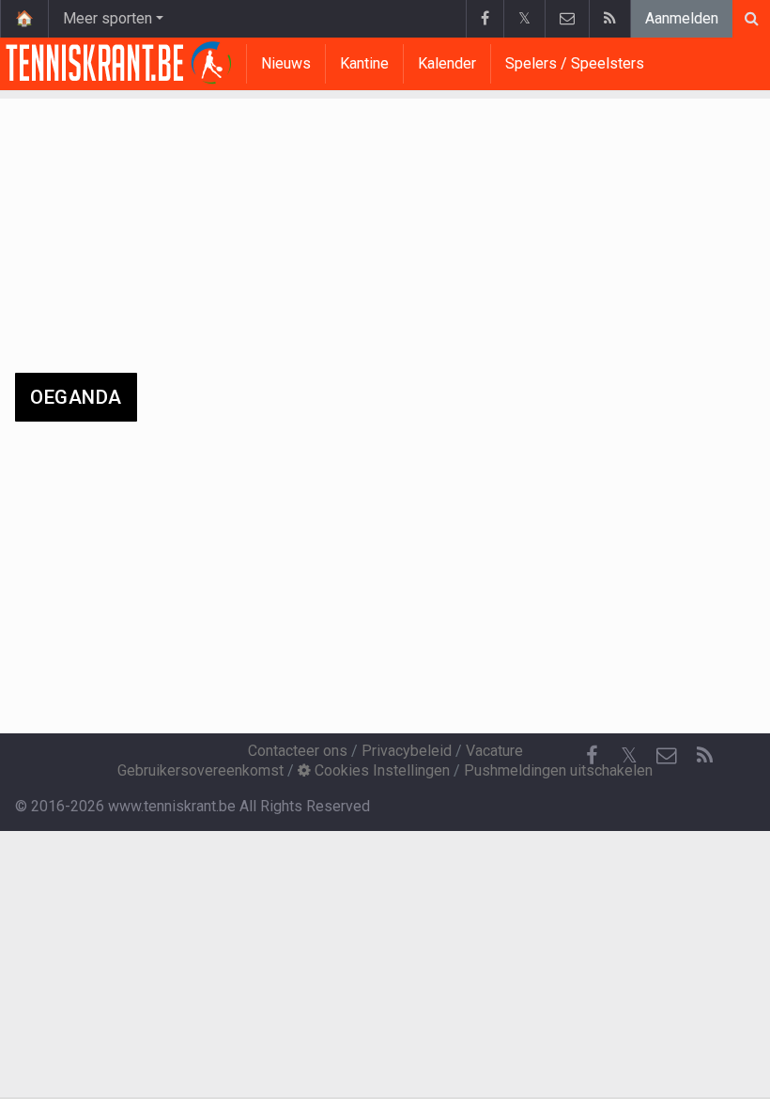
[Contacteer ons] (567, 19)
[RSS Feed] (609, 19)
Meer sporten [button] (107, 18)
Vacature (494, 751)
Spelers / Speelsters (574, 63)
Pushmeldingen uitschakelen (558, 770)
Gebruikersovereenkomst (200, 770)
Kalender (447, 63)
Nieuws (286, 63)
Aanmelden (681, 18)
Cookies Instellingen (380, 770)
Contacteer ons (297, 751)
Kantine (364, 63)
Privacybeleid (407, 751)
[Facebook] (484, 19)
